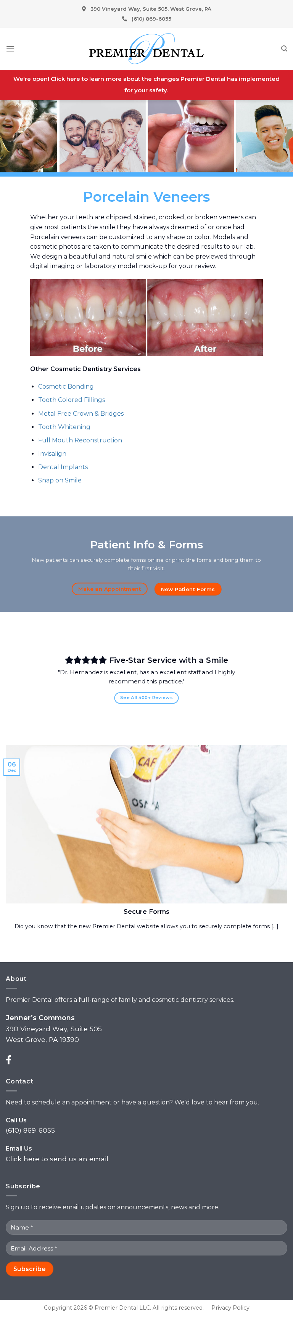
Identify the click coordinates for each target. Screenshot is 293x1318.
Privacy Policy (230, 1307)
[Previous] (42, 680)
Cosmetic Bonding (66, 386)
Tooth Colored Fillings (71, 399)
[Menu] (10, 48)
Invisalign (52, 453)
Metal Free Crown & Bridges (81, 413)
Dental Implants (63, 467)
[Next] (251, 680)
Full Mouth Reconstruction (80, 440)
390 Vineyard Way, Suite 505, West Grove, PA (150, 9)
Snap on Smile (60, 480)
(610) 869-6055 (151, 19)
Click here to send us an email (57, 1159)
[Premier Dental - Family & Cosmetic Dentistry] (146, 48)
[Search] (284, 48)
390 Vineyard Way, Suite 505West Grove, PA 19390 (54, 1028)
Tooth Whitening (64, 427)
